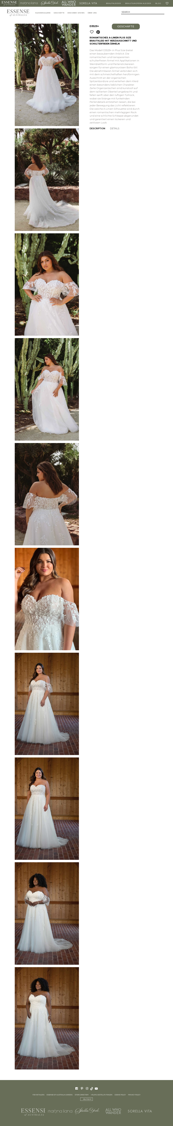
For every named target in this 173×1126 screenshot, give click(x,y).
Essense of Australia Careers (59, 1095)
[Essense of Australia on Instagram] (87, 1088)
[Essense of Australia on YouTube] (96, 1088)
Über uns (92, 13)
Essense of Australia (9, 3)
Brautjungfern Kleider (138, 3)
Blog (158, 3)
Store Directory (82, 1095)
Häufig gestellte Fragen (101, 1095)
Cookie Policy (120, 1095)
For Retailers (38, 1095)
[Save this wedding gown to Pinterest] (98, 32)
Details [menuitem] (114, 128)
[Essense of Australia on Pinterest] (82, 1088)
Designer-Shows (76, 13)
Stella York (49, 3)
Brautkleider (113, 3)
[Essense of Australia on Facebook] (76, 1088)
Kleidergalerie (43, 13)
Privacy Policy (134, 1095)
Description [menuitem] (97, 128)
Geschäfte (59, 13)
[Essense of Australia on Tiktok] (92, 1088)
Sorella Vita (88, 3)
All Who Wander (69, 3)
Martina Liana (29, 3)
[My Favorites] (167, 3)
